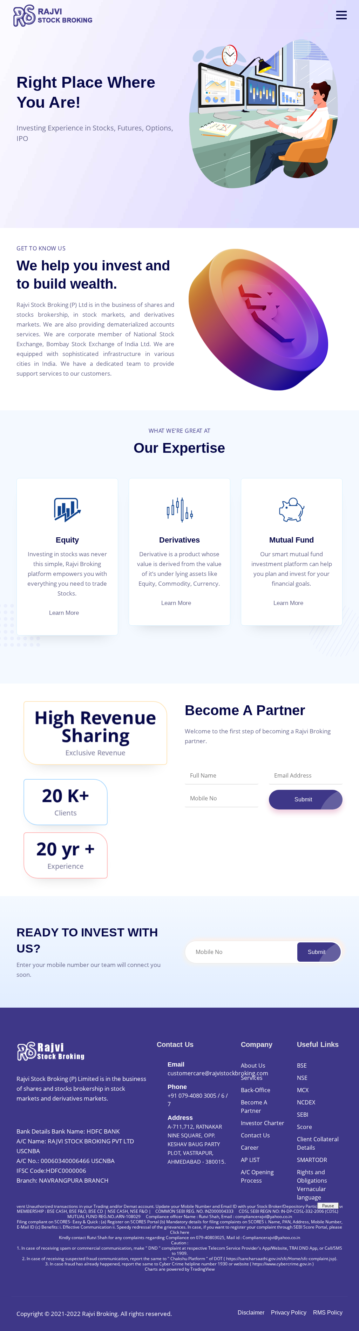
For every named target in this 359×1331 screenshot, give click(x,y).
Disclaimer (251, 1313)
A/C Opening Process (257, 1176)
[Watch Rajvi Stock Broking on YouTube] (77, 1117)
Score (304, 1127)
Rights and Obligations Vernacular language (312, 1184)
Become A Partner (254, 1106)
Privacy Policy (288, 1313)
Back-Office (255, 1090)
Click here (179, 1232)
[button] (341, 15)
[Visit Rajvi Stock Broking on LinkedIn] (50, 1117)
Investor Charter (262, 1123)
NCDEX (306, 1102)
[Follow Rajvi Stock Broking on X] (37, 1117)
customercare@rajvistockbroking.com (218, 1073)
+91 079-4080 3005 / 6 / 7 (198, 1100)
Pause (328, 1206)
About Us (253, 1065)
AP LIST (250, 1160)
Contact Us (255, 1135)
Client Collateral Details (318, 1143)
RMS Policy (328, 1313)
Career (250, 1147)
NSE (302, 1078)
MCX (303, 1090)
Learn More (65, 613)
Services (252, 1078)
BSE (302, 1065)
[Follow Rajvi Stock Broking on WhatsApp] (23, 1117)
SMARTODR (312, 1160)
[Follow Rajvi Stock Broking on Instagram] (64, 1117)
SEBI (302, 1114)
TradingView (202, 1269)
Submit (303, 799)
